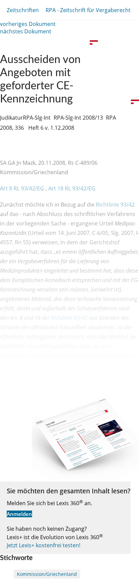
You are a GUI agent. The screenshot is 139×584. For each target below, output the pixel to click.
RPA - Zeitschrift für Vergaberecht (88, 10)
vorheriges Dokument (28, 24)
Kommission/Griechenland (47, 574)
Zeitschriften (23, 10)
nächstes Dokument (25, 31)
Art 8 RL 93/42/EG (23, 188)
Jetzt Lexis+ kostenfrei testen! (43, 545)
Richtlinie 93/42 (115, 204)
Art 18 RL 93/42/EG (71, 188)
